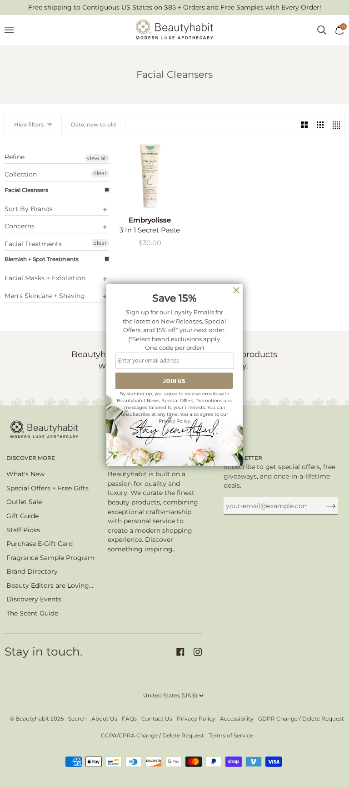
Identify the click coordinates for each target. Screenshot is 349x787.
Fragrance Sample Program (50, 557)
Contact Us (156, 718)
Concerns (20, 226)
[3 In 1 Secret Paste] (150, 176)
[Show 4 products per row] (336, 125)
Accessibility (237, 718)
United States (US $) (170, 695)
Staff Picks (23, 530)
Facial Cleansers (26, 190)
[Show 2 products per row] (304, 125)
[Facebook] (180, 652)
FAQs (129, 718)
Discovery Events (33, 599)
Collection (21, 174)
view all (97, 158)
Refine (15, 157)
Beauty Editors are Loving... (49, 585)
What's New (25, 474)
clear (100, 173)
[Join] (324, 506)
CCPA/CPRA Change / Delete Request (152, 735)
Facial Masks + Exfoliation (45, 278)
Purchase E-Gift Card (39, 543)
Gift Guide (22, 516)
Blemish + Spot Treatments (42, 259)
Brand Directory (32, 571)
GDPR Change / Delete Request (301, 718)
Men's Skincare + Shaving (45, 296)
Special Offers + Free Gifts (47, 488)
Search (77, 718)
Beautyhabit (32, 718)
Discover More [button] (30, 457)
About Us (104, 718)
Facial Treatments (33, 244)
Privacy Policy (196, 718)
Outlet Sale (24, 501)
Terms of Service (231, 735)
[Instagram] (198, 652)
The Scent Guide (32, 613)
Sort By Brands (29, 209)
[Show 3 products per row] (320, 125)
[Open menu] (14, 30)
